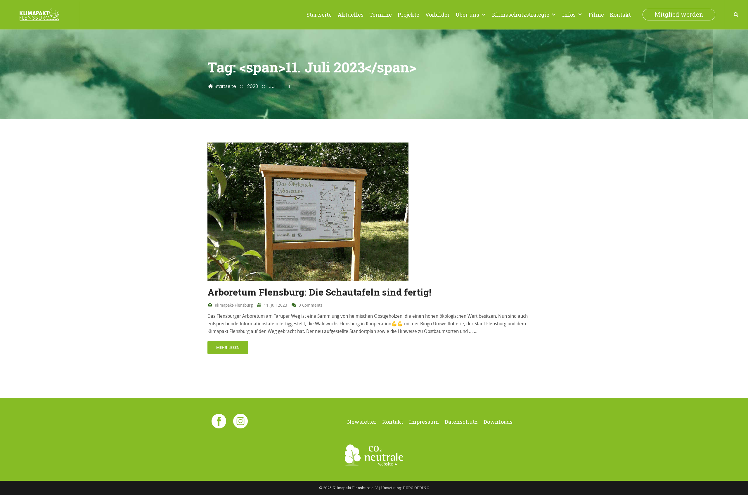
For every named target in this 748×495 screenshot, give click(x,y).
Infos (569, 14)
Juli (272, 86)
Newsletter (361, 421)
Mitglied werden (678, 14)
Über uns (467, 14)
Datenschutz (461, 421)
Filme (596, 14)
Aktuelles (350, 14)
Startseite (319, 14)
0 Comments (309, 305)
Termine (380, 14)
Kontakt (620, 14)
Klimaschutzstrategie (520, 14)
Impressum (424, 421)
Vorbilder (437, 14)
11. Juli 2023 (275, 305)
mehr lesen (228, 347)
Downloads (498, 421)
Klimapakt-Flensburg (233, 305)
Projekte (408, 14)
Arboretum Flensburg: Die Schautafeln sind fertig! (319, 292)
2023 (252, 86)
